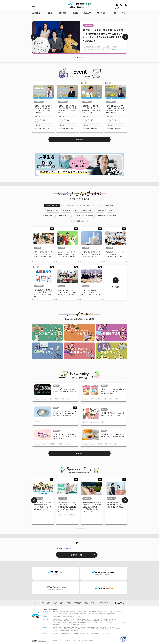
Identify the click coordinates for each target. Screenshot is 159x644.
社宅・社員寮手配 (95, 633)
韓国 (63, 398)
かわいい (60, 443)
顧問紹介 (66, 628)
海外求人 (100, 611)
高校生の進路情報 (57, 616)
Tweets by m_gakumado (63, 548)
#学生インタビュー (64, 215)
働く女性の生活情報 (57, 620)
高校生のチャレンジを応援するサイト (84, 619)
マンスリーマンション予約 (117, 622)
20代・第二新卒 (75, 627)
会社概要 (55, 640)
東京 (106, 443)
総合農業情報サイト (97, 620)
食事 (92, 398)
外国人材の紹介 (74, 630)
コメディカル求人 (90, 628)
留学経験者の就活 (64, 611)
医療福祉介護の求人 (111, 613)
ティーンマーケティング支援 (101, 619)
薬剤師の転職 (73, 628)
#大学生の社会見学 (68, 205)
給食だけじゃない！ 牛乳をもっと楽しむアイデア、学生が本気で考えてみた (115, 254)
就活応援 (75, 13)
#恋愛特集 (78, 215)
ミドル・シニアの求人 (63, 613)
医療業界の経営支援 (64, 630)
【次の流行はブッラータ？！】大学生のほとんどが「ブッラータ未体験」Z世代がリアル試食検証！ (64, 413)
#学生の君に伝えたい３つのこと (107, 215)
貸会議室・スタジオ (84, 633)
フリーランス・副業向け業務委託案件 (96, 613)
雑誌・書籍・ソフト (68, 620)
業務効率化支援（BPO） (66, 633)
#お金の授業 (89, 215)
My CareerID (81, 622)
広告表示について (61, 603)
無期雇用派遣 (117, 628)
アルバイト (120, 611)
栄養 (105, 398)
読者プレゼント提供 (69, 603)
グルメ (110, 398)
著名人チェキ (105, 49)
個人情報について (48, 603)
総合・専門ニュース (69, 619)
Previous (34, 37)
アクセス (60, 640)
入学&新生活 (36, 13)
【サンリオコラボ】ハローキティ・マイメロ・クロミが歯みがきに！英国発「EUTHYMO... (64, 436)
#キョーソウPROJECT (52, 205)
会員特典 (114, 49)
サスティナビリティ (68, 640)
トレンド (45, 398)
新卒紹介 (83, 627)
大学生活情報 (113, 619)
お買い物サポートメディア (103, 622)
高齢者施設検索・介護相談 (79, 624)
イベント (124, 13)
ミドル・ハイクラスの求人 (110, 611)
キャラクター (52, 443)
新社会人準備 (87, 13)
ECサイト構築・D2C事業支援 (60, 622)
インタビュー (106, 46)
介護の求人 (55, 630)
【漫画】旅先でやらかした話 (95, 422)
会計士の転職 (111, 627)
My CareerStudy (72, 622)
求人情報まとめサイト (58, 619)
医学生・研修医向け (82, 611)
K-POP (68, 398)
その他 (55, 407)
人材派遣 (55, 627)
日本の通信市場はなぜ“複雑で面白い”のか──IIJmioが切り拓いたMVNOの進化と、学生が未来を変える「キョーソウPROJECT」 (91, 507)
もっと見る (79, 139)
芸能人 (115, 46)
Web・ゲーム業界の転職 (64, 627)
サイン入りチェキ (89, 49)
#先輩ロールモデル (52, 210)
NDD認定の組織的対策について (103, 603)
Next (125, 37)
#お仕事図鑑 (109, 205)
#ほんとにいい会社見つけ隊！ (84, 210)
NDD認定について (94, 603)
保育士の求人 (109, 628)
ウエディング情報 (79, 620)
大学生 (116, 398)
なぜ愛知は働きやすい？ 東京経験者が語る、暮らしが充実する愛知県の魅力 (115, 505)
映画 (98, 49)
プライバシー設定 (86, 603)
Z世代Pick (67, 443)
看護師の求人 (81, 628)
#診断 (110, 210)
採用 (75, 640)
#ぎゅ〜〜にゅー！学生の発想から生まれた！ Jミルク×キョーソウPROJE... (67, 254)
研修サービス (56, 633)
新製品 (44, 443)
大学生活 (49, 13)
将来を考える (62, 13)
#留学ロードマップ (84, 205)
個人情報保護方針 (89, 640)
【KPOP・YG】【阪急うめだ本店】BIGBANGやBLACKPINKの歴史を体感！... (64, 391)
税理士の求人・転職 (57, 628)
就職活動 (65, 514)
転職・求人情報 (92, 611)
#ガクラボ (98, 205)
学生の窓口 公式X (77, 555)
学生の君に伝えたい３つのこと (92, 46)
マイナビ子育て (107, 620)
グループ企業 (81, 640)
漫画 (84, 422)
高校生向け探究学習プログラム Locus (71, 616)
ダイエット (98, 398)
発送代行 (76, 633)
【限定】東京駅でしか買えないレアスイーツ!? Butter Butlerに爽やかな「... (113, 436)
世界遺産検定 (88, 620)
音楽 (51, 398)
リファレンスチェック (106, 633)
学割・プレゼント (102, 13)
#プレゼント (66, 210)
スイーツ (100, 443)
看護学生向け (73, 611)
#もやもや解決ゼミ (48, 215)
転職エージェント (91, 627)
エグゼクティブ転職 (101, 627)
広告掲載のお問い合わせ (78, 603)
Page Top (119, 603)
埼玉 (60, 514)
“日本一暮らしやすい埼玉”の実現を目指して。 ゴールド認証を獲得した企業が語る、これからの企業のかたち (67, 507)
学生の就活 (55, 611)
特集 (115, 13)
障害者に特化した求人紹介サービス (78, 613)
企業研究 (72, 514)
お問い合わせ (55, 603)
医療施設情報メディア (90, 622)
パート (54, 613)
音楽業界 (57, 398)
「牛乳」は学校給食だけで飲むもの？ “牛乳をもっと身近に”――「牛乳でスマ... (91, 254)
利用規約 (42, 603)
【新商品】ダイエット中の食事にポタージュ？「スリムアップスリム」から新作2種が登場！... (112, 391)
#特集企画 (101, 210)
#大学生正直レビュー (79, 221)
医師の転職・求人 (100, 628)
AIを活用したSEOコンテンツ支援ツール (62, 624)
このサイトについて (36, 603)
